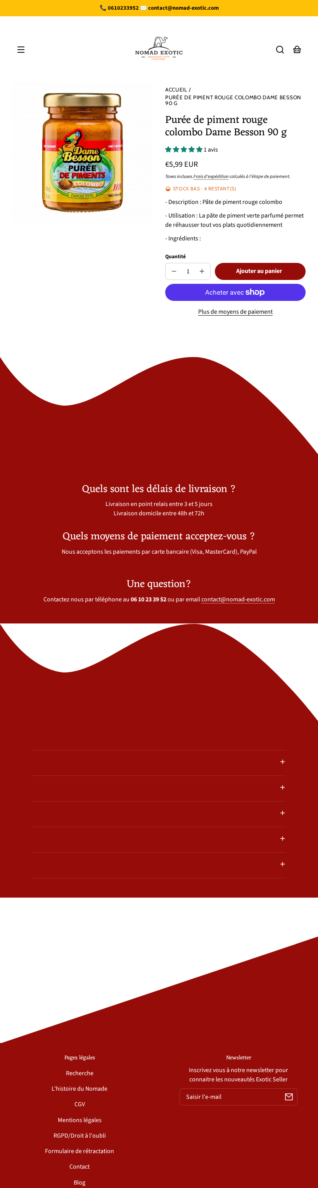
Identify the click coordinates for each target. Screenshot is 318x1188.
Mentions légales (80, 1120)
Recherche (79, 1073)
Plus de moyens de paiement (235, 311)
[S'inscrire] (288, 1096)
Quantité (175, 256)
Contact (79, 1166)
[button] (280, 49)
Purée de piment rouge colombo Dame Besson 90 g (233, 100)
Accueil (176, 90)
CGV (79, 1104)
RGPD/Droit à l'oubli (80, 1135)
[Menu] (20, 49)
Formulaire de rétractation (79, 1151)
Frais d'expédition (211, 176)
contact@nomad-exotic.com (238, 599)
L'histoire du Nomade (79, 1088)
